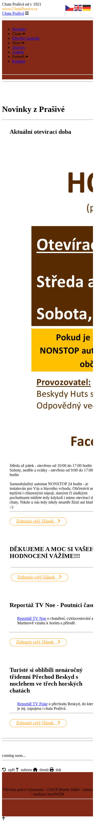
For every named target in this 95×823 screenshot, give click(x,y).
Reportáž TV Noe (31, 618)
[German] (87, 7)
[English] (78, 7)
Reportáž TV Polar (32, 704)
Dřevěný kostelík (26, 38)
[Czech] (69, 7)
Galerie (18, 52)
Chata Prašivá (13, 13)
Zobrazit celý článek (37, 521)
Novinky (19, 29)
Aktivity (18, 47)
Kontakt (18, 61)
